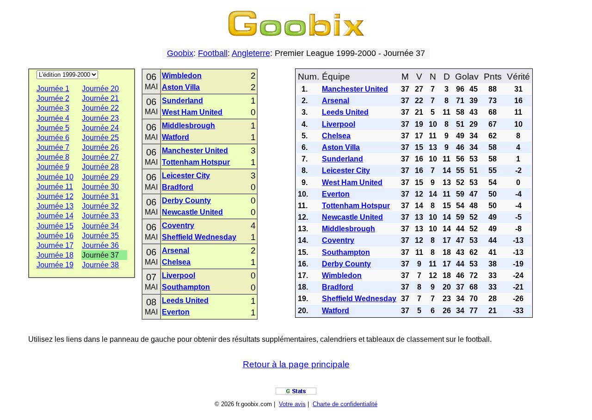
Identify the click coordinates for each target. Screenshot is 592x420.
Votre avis (292, 404)
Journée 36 (100, 245)
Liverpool (178, 275)
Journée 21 (100, 98)
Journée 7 (53, 147)
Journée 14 (55, 216)
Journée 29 (100, 177)
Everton (176, 312)
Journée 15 (55, 226)
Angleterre (251, 53)
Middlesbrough (188, 126)
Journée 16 (55, 236)
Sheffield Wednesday (199, 237)
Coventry (178, 225)
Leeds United (185, 300)
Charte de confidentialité (345, 404)
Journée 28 (100, 167)
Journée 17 (55, 245)
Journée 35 (100, 236)
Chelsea (176, 262)
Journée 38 (100, 265)
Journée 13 (55, 206)
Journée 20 (100, 89)
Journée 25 (100, 138)
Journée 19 (55, 265)
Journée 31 (100, 196)
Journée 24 (100, 128)
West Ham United (192, 112)
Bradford (177, 187)
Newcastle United (192, 212)
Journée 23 (100, 118)
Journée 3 (53, 108)
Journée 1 (53, 89)
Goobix (180, 53)
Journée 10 (55, 177)
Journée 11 (55, 187)
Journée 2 (53, 98)
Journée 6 (53, 138)
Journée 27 (100, 157)
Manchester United (195, 150)
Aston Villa (181, 87)
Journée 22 (100, 108)
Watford (175, 137)
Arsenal (175, 250)
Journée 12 (55, 196)
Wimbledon (182, 76)
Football (213, 53)
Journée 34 (100, 226)
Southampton (186, 287)
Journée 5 (53, 128)
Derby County (186, 200)
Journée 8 (53, 157)
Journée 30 (100, 187)
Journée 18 (55, 255)
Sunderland (182, 101)
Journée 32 (100, 206)
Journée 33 (100, 216)
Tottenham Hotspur (196, 162)
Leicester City (186, 175)
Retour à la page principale (296, 364)
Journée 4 (53, 118)
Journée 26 (100, 147)
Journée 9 (53, 167)
